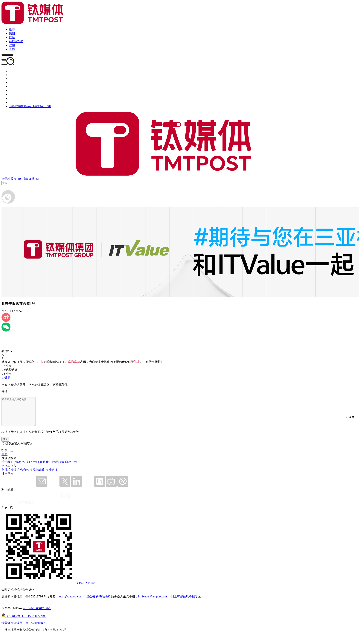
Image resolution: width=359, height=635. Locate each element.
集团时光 (15, 94)
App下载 (32, 106)
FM (36, 178)
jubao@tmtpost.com (70, 596)
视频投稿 (21, 106)
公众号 (13, 98)
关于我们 (7, 462)
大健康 (5, 377)
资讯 (4, 178)
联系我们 (46, 462)
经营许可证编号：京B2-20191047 (23, 623)
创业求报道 (8, 469)
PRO (19, 178)
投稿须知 (20, 462)
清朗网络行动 (18, 102)
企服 (12, 74)
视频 (12, 45)
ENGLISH (44, 106)
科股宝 (11, 178)
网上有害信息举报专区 (186, 596)
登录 (5, 439)
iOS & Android (86, 583)
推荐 (12, 29)
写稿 (12, 106)
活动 (12, 86)
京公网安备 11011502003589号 (25, 616)
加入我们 (33, 462)
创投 (12, 78)
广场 (12, 37)
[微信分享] (5, 330)
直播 (12, 49)
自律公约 (71, 462)
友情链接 (52, 469)
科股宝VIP (16, 41)
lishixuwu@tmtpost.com (152, 596)
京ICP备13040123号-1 (37, 608)
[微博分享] (5, 320)
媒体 (12, 70)
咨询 (12, 82)
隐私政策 (58, 462)
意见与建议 (37, 469)
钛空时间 (15, 90)
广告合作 (23, 469)
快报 (12, 33)
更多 (4, 454)
